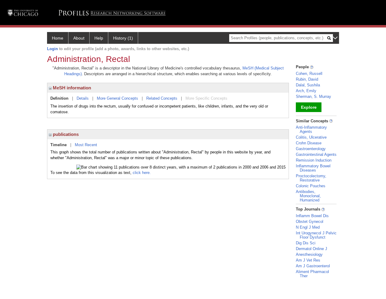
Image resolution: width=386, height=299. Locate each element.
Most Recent (86, 145)
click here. (142, 172)
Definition (59, 98)
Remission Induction (313, 160)
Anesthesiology (309, 254)
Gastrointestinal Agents (316, 154)
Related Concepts (161, 98)
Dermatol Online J (311, 248)
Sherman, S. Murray (313, 96)
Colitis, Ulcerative (311, 137)
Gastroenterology (311, 148)
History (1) (123, 38)
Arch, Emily (306, 90)
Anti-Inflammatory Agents (311, 129)
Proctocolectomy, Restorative (311, 178)
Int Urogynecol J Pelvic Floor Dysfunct (316, 235)
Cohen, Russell (309, 73)
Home (57, 38)
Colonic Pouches (310, 186)
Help (98, 38)
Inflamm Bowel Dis (312, 216)
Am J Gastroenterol (313, 266)
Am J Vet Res (308, 260)
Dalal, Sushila (308, 85)
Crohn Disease (308, 143)
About (78, 38)
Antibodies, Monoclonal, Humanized (308, 195)
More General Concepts (117, 98)
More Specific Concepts (206, 98)
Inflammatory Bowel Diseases (313, 168)
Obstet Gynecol (309, 221)
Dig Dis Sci (305, 243)
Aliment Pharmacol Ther (312, 273)
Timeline (58, 145)
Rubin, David (307, 79)
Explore (309, 107)
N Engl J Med (308, 227)
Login (52, 49)
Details (83, 98)
